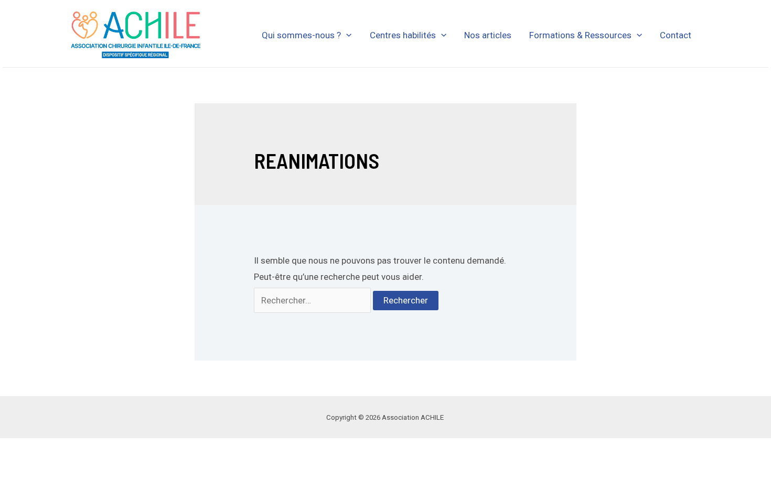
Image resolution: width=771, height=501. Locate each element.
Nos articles (487, 35)
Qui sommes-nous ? (301, 35)
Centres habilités (403, 35)
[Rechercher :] (313, 300)
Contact (675, 35)
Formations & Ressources (580, 35)
